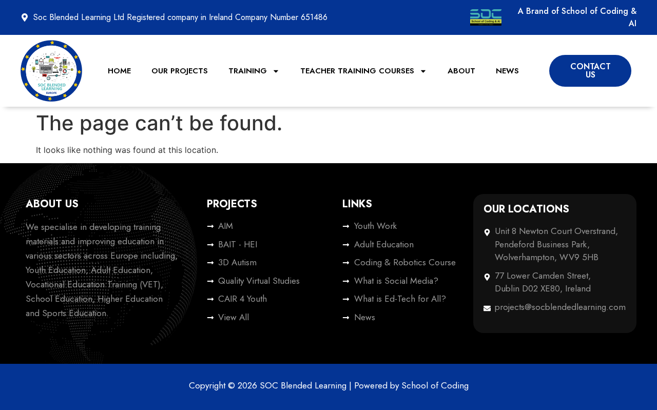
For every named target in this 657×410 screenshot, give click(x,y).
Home (119, 70)
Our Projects (179, 70)
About (461, 70)
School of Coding (435, 385)
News (507, 70)
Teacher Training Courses (357, 70)
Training (247, 70)
